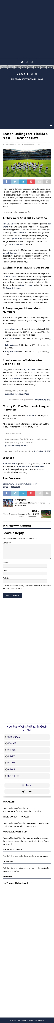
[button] (50, 126)
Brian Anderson (24, 466)
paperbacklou (29, 144)
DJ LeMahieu (10, 223)
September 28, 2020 (12, 144)
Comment (7, 542)
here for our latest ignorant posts (23, 826)
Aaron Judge (11, 329)
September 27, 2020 (42, 399)
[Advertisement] (27, 30)
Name (5, 562)
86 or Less (13, 776)
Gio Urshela (10, 338)
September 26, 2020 (42, 451)
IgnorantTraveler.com (38, 823)
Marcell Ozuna (9, 253)
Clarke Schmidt (10, 276)
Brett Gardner (16, 244)
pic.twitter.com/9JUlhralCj (16, 445)
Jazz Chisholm (26, 285)
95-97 (11, 756)
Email (5, 570)
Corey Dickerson (13, 288)
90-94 (11, 762)
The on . (15, 883)
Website (6, 578)
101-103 (12, 743)
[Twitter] (22, 62)
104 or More (14, 736)
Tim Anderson (14, 378)
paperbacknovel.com (38, 838)
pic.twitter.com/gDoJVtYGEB (17, 394)
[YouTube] (32, 62)
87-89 (11, 769)
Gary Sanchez (11, 351)
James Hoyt (17, 238)
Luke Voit (9, 345)
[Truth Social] (27, 62)
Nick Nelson (40, 466)
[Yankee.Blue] (27, 67)
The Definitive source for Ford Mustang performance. (25, 856)
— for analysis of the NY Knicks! (22, 811)
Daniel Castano (19, 232)
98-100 (12, 749)
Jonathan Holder (10, 463)
